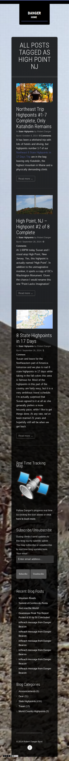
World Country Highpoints (32, 711)
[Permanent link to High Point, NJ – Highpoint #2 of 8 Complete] (34, 204)
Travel (22, 706)
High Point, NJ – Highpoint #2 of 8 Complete (33, 226)
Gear (21, 696)
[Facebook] (29, 747)
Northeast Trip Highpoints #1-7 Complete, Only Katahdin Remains (34, 117)
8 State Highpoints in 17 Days (34, 338)
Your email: (22, 553)
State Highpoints (26, 131)
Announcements (27, 691)
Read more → (25, 178)
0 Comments (45, 135)
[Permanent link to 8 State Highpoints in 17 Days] (34, 319)
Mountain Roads (27, 598)
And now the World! (29, 608)
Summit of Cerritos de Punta (33, 603)
